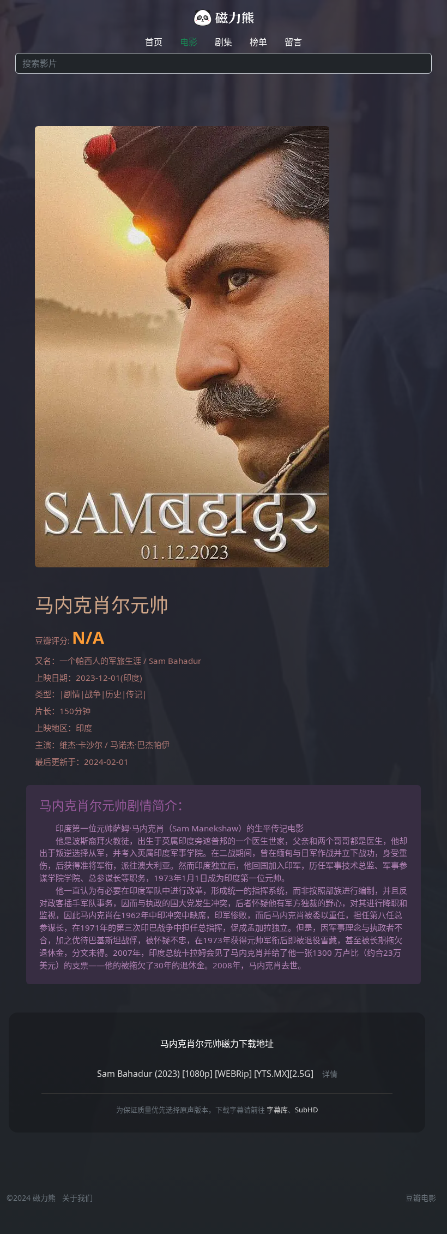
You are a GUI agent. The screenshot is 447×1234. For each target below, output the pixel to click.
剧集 (223, 42)
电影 (188, 42)
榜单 (258, 42)
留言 (293, 42)
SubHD (306, 1110)
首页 (153, 42)
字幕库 (277, 1110)
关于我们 (77, 1198)
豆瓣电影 (421, 1198)
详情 (329, 1074)
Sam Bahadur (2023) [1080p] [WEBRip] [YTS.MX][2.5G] (205, 1074)
